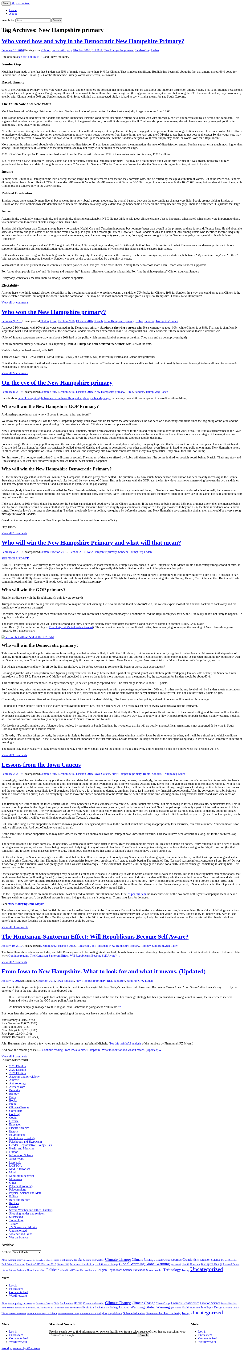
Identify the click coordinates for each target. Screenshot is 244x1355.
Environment (17, 1134)
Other (12, 1182)
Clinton (45, 50)
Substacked (16, 1216)
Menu (6, 3)
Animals (14, 1080)
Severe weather (154, 1270)
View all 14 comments (15, 302)
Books (13, 1100)
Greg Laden (151, 50)
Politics (13, 1196)
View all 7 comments (14, 533)
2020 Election (17, 1066)
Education (15, 1124)
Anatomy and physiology (24, 1076)
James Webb (16, 1158)
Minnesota (15, 1179)
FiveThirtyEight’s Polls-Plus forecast (71, 627)
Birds (12, 1097)
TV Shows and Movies (23, 1227)
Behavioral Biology (44, 1260)
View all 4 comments (14, 1056)
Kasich (98, 321)
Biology (14, 1093)
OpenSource (33, 1270)
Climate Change (19, 1107)
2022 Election (17, 1069)
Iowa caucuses (65, 980)
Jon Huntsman (99, 945)
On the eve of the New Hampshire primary (57, 382)
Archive (6, 1252)
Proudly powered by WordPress (21, 1348)
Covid (13, 1117)
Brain (12, 1104)
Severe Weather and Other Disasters (30, 1210)
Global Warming (132, 1264)
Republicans (115, 1270)
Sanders (139, 50)
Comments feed (18, 1292)
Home (13, 10)
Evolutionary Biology (22, 1138)
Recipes (14, 1203)
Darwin (224, 1260)
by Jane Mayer (26, 903)
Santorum (158, 945)
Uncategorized (18, 1230)
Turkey (13, 1223)
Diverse (13, 1121)
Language (15, 1162)
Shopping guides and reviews (27, 1213)
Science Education (134, 1270)
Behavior (14, 1090)
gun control (176, 1264)
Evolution (88, 1264)
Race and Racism (19, 1199)
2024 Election (17, 1073)
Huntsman (82, 945)
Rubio (139, 321)
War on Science (18, 1237)
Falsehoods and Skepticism (25, 1141)
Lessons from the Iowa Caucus (41, 764)
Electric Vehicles (19, 1127)
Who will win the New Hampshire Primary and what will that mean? (91, 542)
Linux (5, 1270)
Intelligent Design (211, 1264)
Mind (12, 1172)
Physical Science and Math (25, 1193)
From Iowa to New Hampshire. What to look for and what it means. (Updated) (104, 971)
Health (185, 1264)
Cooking (14, 1114)
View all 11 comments (15, 927)
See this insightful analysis (125, 1043)
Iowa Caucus (102, 773)
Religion (101, 1270)
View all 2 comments (14, 962)
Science (13, 1206)
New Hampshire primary (118, 50)
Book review (66, 1259)
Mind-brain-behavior (21, 1175)
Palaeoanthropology (21, 1186)
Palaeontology (17, 1189)
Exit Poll (97, 50)
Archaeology (17, 1086)
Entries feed (16, 1288)
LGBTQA (15, 1165)
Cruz (53, 321)
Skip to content (20, 3)
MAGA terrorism (19, 1169)
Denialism (232, 1260)
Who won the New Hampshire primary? (54, 311)
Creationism (190, 1259)
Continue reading (64, 955)
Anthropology (17, 1083)
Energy (13, 1131)
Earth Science (8, 1264)
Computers (15, 1110)
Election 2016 (81, 50)
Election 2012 (48, 945)
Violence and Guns (20, 1234)
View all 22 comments (15, 373)
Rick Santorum (116, 980)
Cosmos (176, 1259)
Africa (4, 1260)
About (13, 13)
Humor (13, 1151)
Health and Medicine (21, 1148)
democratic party (62, 50)
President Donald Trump (68, 1270)
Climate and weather (93, 1259)
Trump (160, 321)
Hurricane (195, 1264)
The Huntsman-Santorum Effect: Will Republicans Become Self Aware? (95, 936)
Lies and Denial (231, 1264)
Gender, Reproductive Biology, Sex (30, 1145)
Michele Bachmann (17, 1270)
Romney (145, 945)
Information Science (21, 1155)
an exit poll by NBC (31, 56)
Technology (16, 1220)
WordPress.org (18, 1295)
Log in (13, 1285)
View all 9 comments (14, 755)
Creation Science (210, 1259)
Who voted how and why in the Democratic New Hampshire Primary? (93, 41)
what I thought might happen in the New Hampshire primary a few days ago (64, 398)
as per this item (137, 894)
